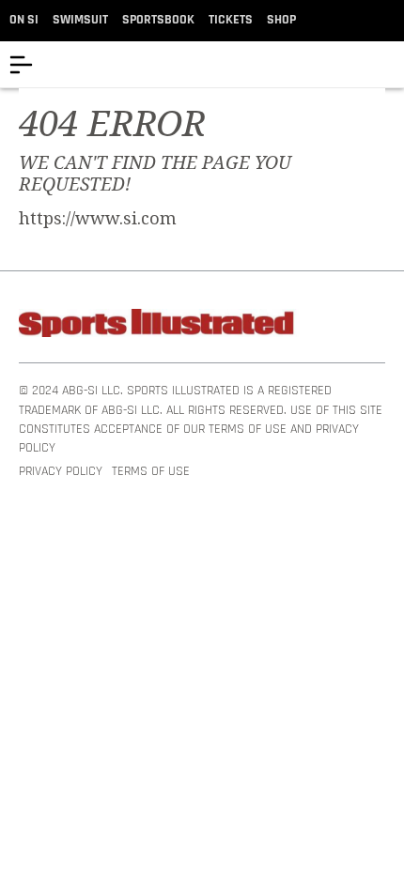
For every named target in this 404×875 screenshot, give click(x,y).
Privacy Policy (60, 472)
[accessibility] (389, 64)
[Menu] (21, 64)
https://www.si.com (98, 219)
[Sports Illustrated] (160, 326)
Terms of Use (151, 472)
